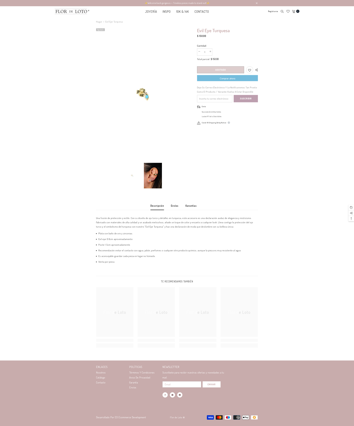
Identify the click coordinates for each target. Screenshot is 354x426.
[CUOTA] (255, 70)
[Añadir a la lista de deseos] (249, 69)
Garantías (191, 205)
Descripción (157, 205)
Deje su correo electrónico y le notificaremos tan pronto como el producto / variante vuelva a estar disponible (227, 89)
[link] (114, 340)
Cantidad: (202, 45)
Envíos (175, 205)
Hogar (99, 21)
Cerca (257, 3)
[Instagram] (172, 395)
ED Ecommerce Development (130, 417)
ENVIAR (212, 384)
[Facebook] (165, 395)
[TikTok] (179, 395)
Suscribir (246, 98)
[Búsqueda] (282, 11)
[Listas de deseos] (288, 11)
